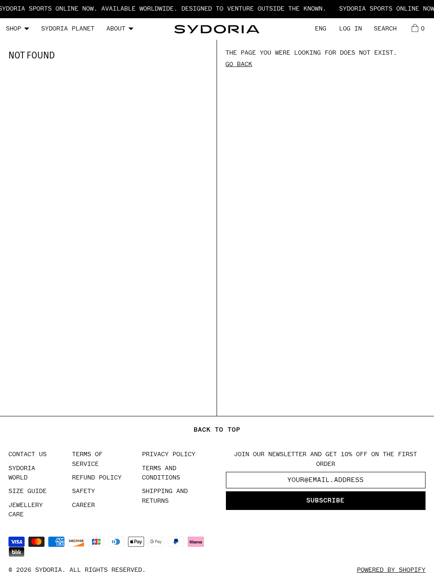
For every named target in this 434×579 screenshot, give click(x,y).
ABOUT (115, 28)
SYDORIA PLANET (68, 28)
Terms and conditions (161, 473)
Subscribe (325, 500)
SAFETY (83, 491)
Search (385, 28)
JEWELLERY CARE (25, 509)
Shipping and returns (165, 496)
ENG (320, 28)
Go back (238, 64)
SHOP (13, 28)
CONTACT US (27, 454)
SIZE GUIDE (27, 491)
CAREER (83, 505)
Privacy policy (168, 454)
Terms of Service (87, 459)
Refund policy (97, 477)
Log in (350, 28)
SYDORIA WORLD (21, 473)
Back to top (217, 429)
